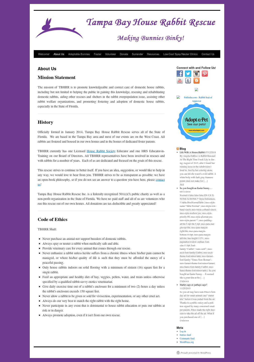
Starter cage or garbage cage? (193, 284)
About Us (59, 54)
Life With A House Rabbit (192, 152)
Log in (183, 331)
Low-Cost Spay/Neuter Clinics (180, 54)
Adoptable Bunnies (79, 54)
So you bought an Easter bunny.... (196, 188)
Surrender (137, 54)
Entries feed (185, 334)
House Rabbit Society (101, 151)
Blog (183, 149)
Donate (124, 54)
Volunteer (110, 54)
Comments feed (187, 338)
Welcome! (44, 54)
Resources (153, 54)
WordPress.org (187, 342)
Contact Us (208, 54)
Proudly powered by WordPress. (196, 352)
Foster (97, 54)
